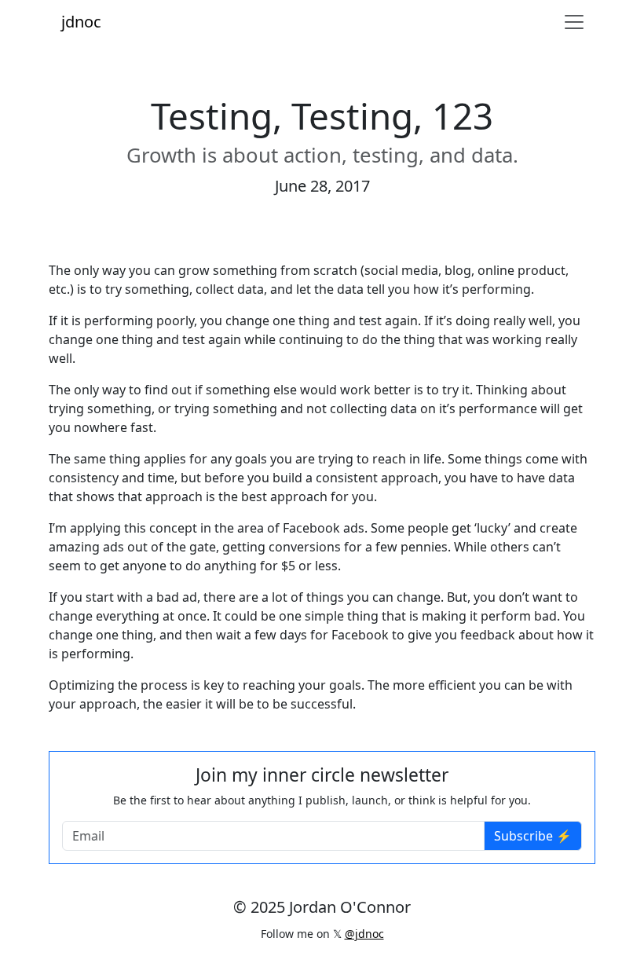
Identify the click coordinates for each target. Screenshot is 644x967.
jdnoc (81, 21)
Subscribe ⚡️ (533, 835)
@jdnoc (364, 933)
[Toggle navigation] (574, 22)
